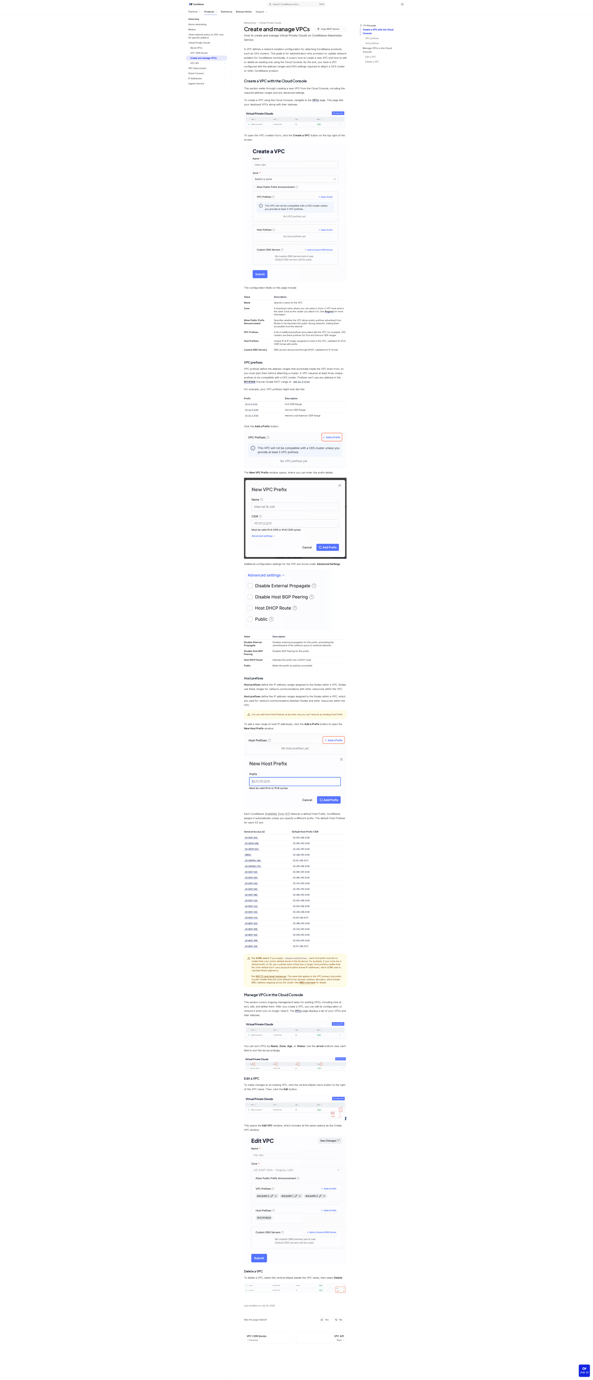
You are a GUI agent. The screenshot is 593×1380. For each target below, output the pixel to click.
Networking (250, 22)
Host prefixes (372, 43)
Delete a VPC (372, 61)
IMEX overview (307, 982)
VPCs (315, 100)
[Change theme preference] (402, 4)
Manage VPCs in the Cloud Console (377, 50)
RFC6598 (249, 381)
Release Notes (244, 11)
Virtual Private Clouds (270, 22)
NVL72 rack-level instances (271, 976)
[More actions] (344, 29)
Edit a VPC (370, 56)
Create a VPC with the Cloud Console (378, 31)
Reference (226, 11)
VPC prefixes (372, 38)
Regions (329, 311)
